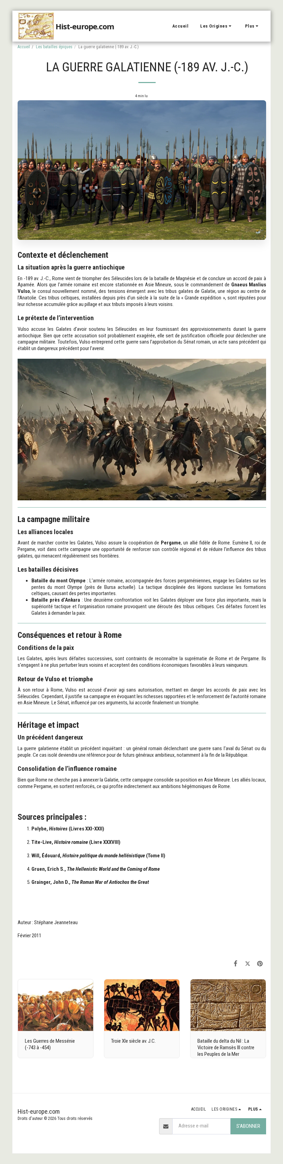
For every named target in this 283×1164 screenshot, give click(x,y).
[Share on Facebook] (236, 963)
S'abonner (248, 1126)
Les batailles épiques (54, 46)
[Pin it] (260, 963)
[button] (217, 26)
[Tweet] (248, 963)
